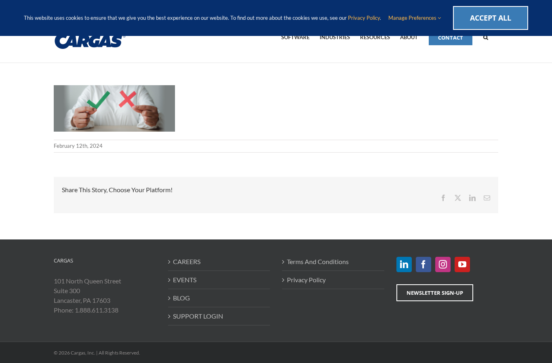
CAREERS (186, 261)
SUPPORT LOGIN (198, 316)
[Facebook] (423, 264)
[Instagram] (443, 264)
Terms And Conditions (318, 261)
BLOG (181, 298)
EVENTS (184, 279)
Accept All (490, 18)
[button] (485, 36)
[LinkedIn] (404, 264)
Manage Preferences (413, 18)
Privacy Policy (306, 279)
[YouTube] (462, 264)
